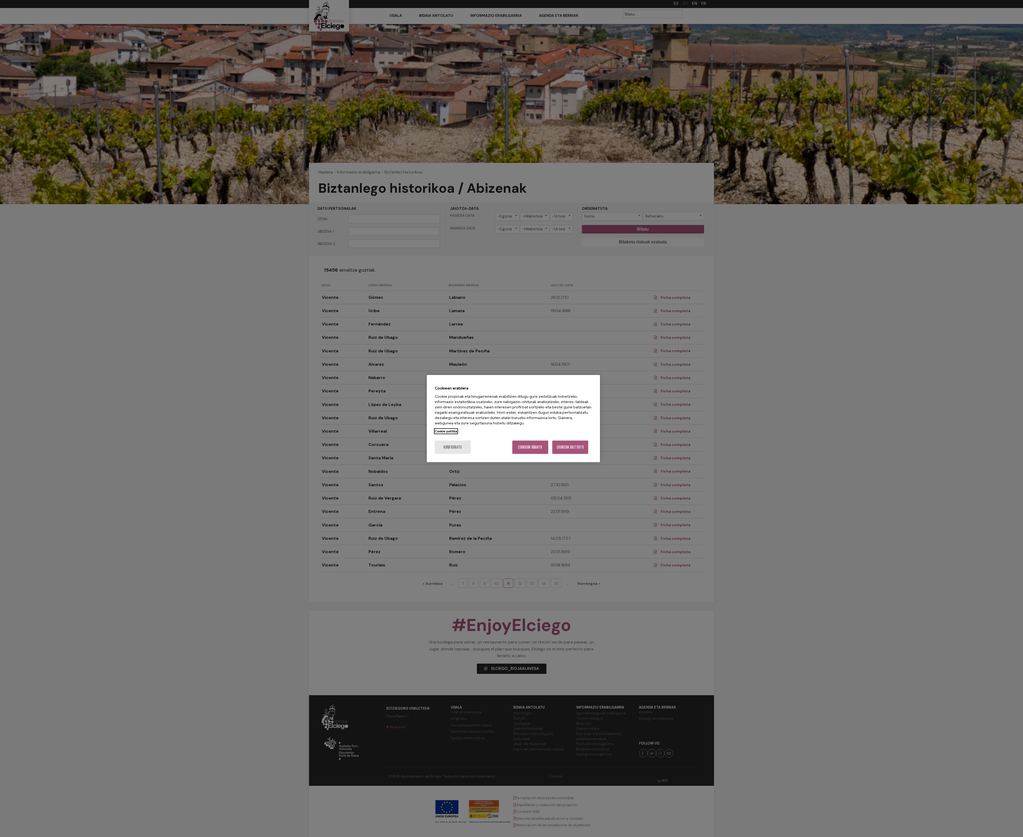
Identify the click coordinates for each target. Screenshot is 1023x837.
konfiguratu (453, 447)
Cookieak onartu (530, 447)
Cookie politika (446, 431)
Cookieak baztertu (570, 447)
